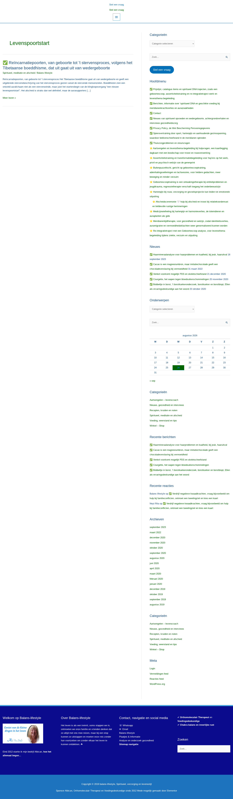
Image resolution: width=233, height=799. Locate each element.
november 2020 (157, 542)
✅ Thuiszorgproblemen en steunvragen (170, 143)
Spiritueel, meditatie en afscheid (19, 73)
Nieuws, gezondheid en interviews (167, 405)
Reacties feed (157, 679)
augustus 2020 (157, 558)
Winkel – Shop (157, 425)
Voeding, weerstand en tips (163, 420)
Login (152, 668)
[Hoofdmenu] (116, 17)
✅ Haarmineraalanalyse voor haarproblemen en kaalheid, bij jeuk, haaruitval (188, 254)
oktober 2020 (156, 548)
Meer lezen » (9, 98)
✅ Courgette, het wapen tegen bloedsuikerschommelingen (179, 279)
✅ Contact (155, 113)
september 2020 (158, 553)
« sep (152, 381)
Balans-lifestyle (127, 733)
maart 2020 (155, 573)
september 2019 (158, 599)
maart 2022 (155, 532)
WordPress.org (157, 684)
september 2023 (158, 527)
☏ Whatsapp (126, 725)
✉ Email (123, 729)
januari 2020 (156, 584)
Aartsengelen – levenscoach (164, 400)
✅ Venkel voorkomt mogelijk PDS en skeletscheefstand (178, 274)
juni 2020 (154, 563)
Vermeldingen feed (159, 673)
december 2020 (157, 537)
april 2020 (155, 568)
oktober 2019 (156, 594)
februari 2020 (156, 579)
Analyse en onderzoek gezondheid (136, 740)
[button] (116, 4)
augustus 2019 (157, 604)
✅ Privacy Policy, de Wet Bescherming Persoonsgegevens (180, 128)
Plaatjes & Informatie (130, 736)
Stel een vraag (116, 10)
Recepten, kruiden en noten (163, 410)
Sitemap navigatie (128, 744)
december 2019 (157, 589)
